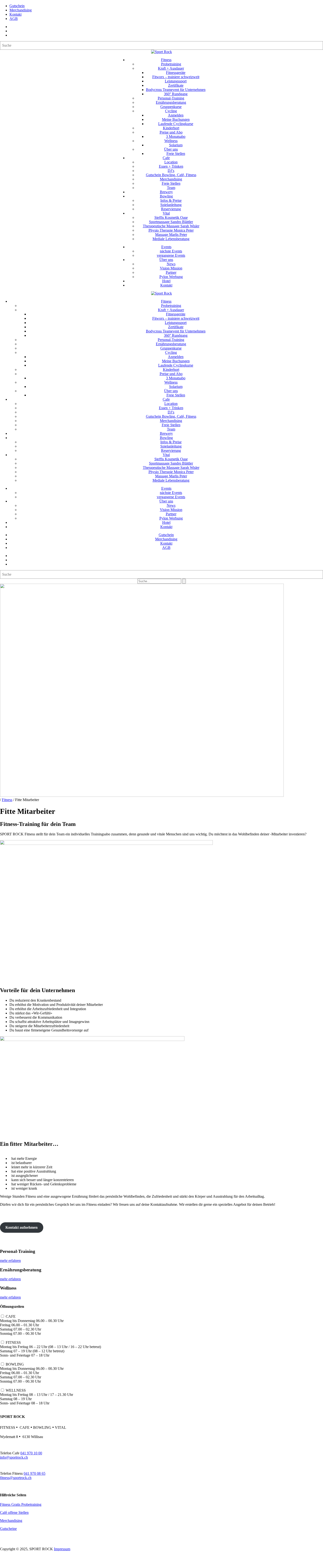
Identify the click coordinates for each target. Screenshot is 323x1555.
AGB (13, 19)
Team (171, 188)
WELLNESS (16, 1390)
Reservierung (171, 209)
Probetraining (171, 64)
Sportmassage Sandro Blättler (171, 222)
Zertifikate (175, 85)
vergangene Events (171, 255)
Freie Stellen (175, 154)
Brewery (166, 192)
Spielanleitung (171, 205)
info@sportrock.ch (14, 1457)
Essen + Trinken (171, 166)
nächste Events (171, 251)
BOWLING (15, 1364)
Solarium (176, 145)
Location (171, 162)
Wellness (171, 141)
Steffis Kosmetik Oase (171, 217)
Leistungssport (176, 81)
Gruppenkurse (171, 107)
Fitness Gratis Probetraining (20, 1504)
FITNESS (13, 1342)
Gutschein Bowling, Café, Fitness (171, 175)
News (171, 264)
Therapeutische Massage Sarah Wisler (171, 226)
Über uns (171, 149)
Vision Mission (171, 268)
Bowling (166, 196)
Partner (171, 272)
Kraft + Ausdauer (171, 68)
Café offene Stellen (14, 1512)
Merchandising (20, 10)
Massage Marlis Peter (171, 235)
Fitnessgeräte (175, 73)
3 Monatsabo (175, 136)
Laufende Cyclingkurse (175, 124)
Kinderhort (171, 128)
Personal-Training (171, 98)
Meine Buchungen (176, 119)
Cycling (171, 111)
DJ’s (171, 171)
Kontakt (15, 14)
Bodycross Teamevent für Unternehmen (175, 90)
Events (166, 247)
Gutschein (17, 6)
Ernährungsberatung (171, 102)
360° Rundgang (176, 94)
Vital (166, 213)
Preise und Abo (171, 132)
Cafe (166, 158)
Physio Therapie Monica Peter (171, 230)
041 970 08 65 (34, 1473)
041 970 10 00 (31, 1453)
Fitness (166, 60)
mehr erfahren (10, 1261)
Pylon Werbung (171, 277)
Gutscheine (8, 1529)
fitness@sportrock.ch (15, 1478)
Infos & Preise (171, 200)
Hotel (166, 281)
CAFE (11, 1316)
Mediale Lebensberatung (171, 239)
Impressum (62, 1549)
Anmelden (175, 115)
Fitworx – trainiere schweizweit (175, 77)
